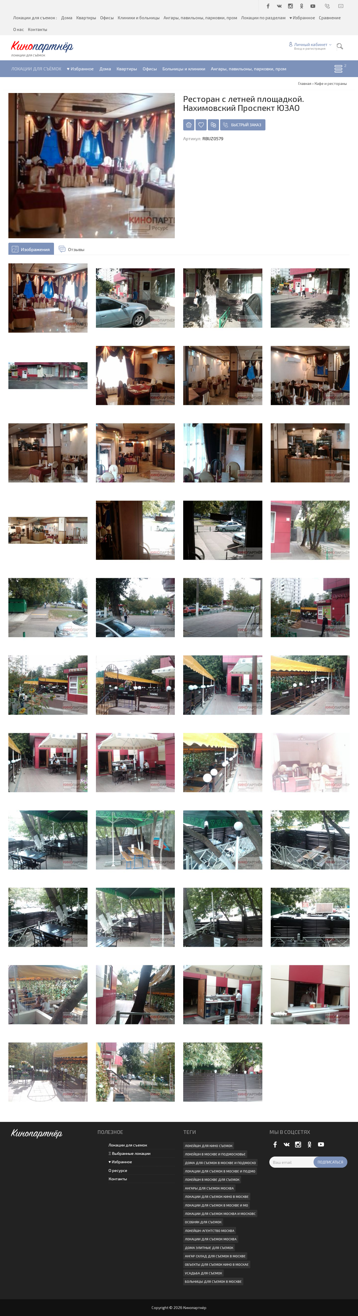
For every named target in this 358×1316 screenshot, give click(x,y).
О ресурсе (118, 1170)
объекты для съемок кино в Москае (217, 1264)
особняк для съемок (203, 1222)
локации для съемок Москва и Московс (220, 1213)
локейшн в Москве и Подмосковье (215, 1154)
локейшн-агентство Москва (209, 1230)
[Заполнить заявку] (188, 124)
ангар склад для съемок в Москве (215, 1256)
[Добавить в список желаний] (201, 124)
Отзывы (76, 249)
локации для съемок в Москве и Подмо (220, 1171)
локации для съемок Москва (211, 1239)
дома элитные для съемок (209, 1248)
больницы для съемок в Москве (213, 1281)
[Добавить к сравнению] (213, 124)
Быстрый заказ (246, 125)
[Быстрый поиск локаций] (339, 46)
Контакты (118, 1178)
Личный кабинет (311, 44)
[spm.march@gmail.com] (341, 6)
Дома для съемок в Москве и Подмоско (220, 1163)
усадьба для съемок (203, 1273)
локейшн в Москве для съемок (212, 1179)
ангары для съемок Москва (209, 1188)
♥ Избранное (120, 1161)
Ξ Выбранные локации (129, 1153)
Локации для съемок (128, 1145)
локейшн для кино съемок (208, 1146)
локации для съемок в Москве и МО (216, 1205)
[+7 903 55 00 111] (327, 6)
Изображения (35, 249)
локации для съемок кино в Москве (217, 1196)
